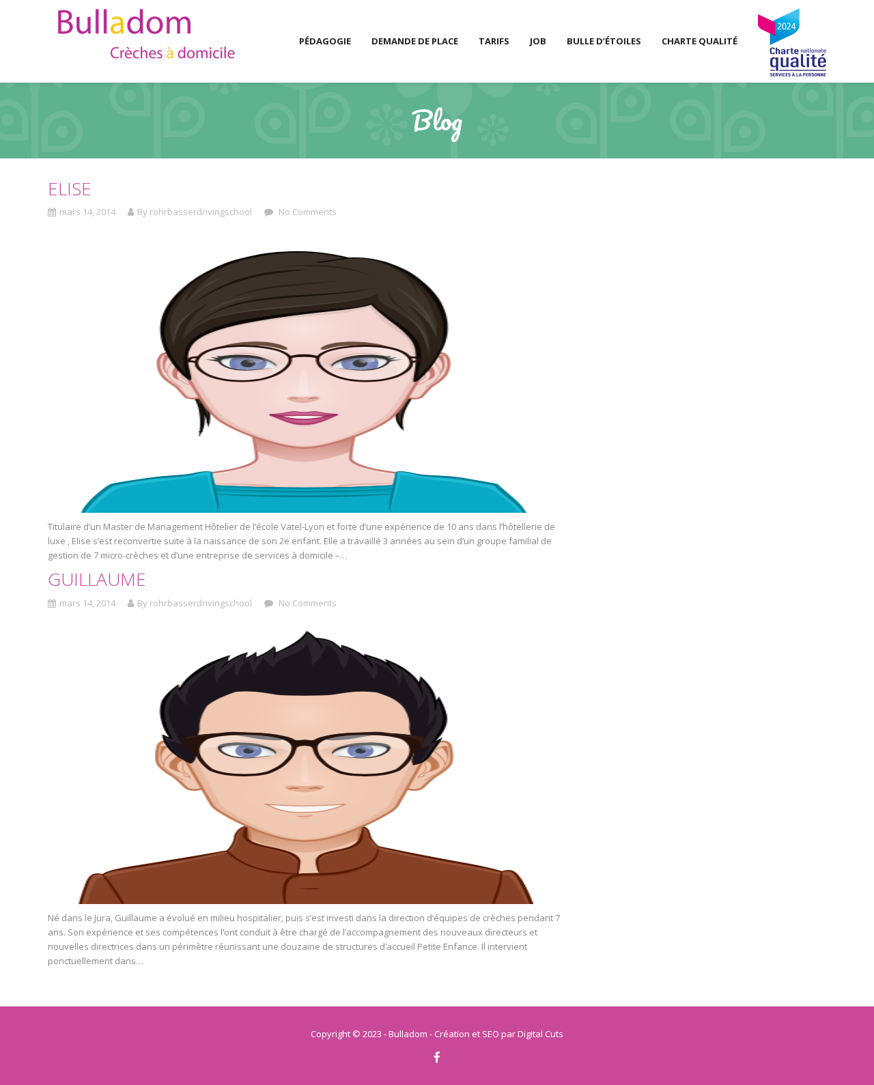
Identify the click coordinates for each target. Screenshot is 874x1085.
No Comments (307, 212)
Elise (69, 188)
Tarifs (494, 41)
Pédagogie (325, 41)
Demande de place (414, 41)
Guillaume (97, 579)
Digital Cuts (540, 1034)
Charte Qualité (699, 41)
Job (538, 41)
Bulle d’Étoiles (604, 41)
